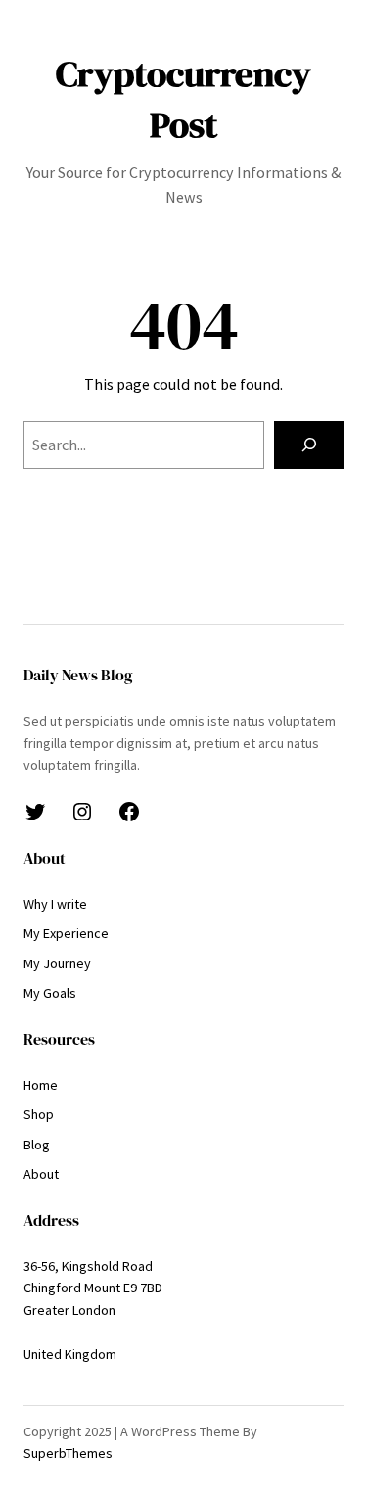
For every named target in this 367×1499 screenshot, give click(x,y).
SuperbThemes (68, 1453)
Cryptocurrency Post (183, 99)
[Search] (309, 445)
